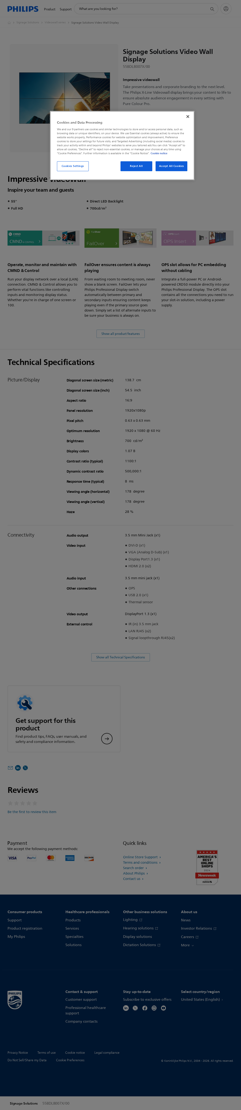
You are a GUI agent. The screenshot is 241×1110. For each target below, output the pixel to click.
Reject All (136, 166)
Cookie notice (159, 153)
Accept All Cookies (171, 166)
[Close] (188, 116)
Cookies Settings (73, 166)
